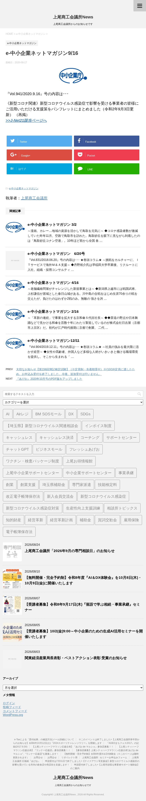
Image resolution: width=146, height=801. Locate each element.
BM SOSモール (48, 414)
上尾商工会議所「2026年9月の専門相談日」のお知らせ (70, 551)
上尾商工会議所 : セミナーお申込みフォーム (104, 757)
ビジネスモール (49, 449)
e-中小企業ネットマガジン (23, 188)
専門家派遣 (81, 485)
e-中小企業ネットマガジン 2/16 (53, 312)
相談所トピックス (122, 508)
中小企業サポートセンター (89, 473)
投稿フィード (12, 707)
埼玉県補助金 (53, 485)
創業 (9, 485)
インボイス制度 (98, 426)
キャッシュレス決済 (56, 437)
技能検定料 (107, 485)
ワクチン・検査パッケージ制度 (32, 461)
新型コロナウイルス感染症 (103, 496)
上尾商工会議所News (73, 17)
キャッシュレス (19, 437)
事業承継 (126, 473)
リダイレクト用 (69, 757)
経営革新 (35, 520)
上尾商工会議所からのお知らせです (73, 785)
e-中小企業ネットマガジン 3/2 (52, 225)
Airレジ (22, 414)
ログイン (9, 703)
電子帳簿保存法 (19, 532)
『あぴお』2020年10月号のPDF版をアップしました (49, 378)
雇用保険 (131, 520)
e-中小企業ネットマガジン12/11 (53, 341)
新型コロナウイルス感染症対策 (32, 508)
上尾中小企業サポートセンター (32, 473)
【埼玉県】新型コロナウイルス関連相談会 (42, 426)
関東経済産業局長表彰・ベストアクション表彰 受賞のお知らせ (76, 658)
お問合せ (38, 757)
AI (8, 414)
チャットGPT (17, 449)
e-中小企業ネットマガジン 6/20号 (56, 254)
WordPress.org (13, 714)
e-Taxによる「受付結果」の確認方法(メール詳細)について (44, 739)
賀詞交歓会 (107, 520)
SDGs (85, 414)
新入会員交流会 (60, 496)
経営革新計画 (61, 520)
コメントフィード (15, 711)
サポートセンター (121, 437)
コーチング (89, 437)
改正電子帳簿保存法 (23, 496)
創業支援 (28, 485)
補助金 (85, 520)
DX (71, 414)
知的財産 (13, 520)
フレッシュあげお (84, 449)
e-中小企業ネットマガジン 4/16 (53, 283)
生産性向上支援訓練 (83, 508)
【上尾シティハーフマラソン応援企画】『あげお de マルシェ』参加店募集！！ (72, 746)
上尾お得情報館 (79, 461)
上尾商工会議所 (34, 198)
